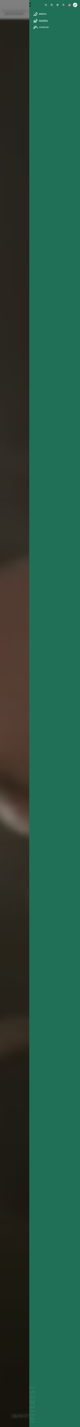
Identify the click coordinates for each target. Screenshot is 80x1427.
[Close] (62, 18)
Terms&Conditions (32, 48)
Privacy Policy (47, 48)
